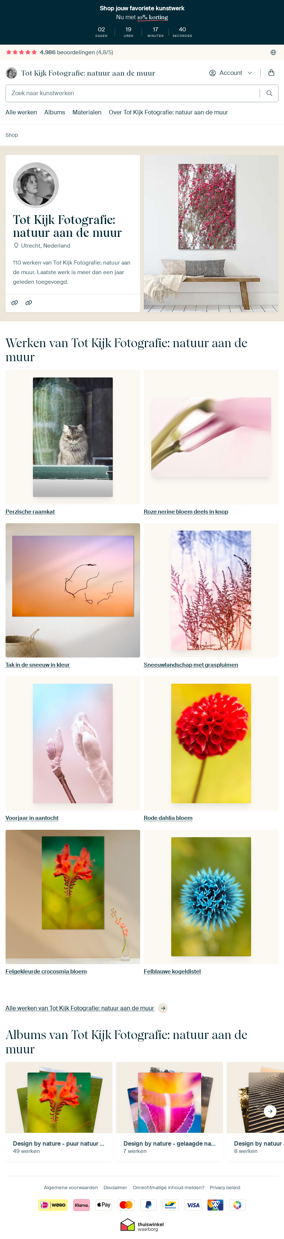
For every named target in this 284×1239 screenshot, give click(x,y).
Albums (54, 112)
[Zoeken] (269, 93)
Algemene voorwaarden (71, 1187)
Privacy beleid (225, 1187)
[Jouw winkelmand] (271, 73)
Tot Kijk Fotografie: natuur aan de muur (88, 73)
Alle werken (21, 112)
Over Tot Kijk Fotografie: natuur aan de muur (168, 112)
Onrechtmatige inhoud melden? (168, 1187)
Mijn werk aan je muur (15, 303)
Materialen (86, 112)
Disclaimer (115, 1187)
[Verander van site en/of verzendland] (273, 52)
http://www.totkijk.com (29, 303)
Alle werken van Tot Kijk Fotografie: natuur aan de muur (80, 1008)
